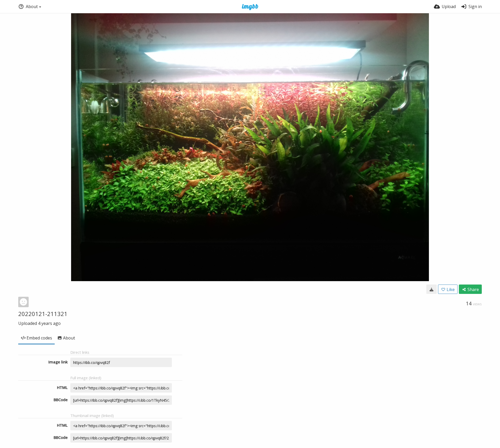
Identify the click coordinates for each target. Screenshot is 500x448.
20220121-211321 (42, 314)
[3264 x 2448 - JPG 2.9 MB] (431, 289)
